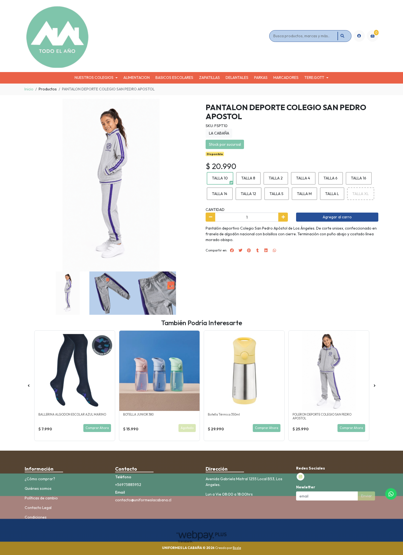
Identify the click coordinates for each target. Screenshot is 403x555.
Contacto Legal (38, 507)
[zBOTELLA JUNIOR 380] (159, 371)
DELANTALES (237, 77)
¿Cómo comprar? (40, 478)
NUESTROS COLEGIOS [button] (94, 77)
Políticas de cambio (41, 498)
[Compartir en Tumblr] (257, 250)
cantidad (215, 209)
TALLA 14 (219, 193)
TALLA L (332, 193)
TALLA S (276, 193)
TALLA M (304, 193)
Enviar (366, 495)
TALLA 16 (358, 178)
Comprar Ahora (97, 428)
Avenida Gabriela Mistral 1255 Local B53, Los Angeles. (244, 481)
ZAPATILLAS (209, 77)
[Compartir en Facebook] (232, 250)
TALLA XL (360, 193)
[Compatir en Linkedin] (266, 250)
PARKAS (261, 77)
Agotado (187, 428)
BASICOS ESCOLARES (174, 77)
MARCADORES (286, 77)
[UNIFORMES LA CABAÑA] (146, 36)
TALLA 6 (330, 178)
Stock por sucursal (225, 144)
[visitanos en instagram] (300, 476)
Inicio (28, 89)
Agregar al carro (337, 216)
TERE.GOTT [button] (314, 77)
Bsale (237, 548)
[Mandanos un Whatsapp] (391, 494)
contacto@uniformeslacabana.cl (143, 499)
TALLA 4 (303, 178)
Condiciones (36, 517)
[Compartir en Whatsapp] (274, 250)
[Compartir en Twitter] (240, 250)
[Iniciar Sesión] (359, 36)
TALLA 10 (220, 178)
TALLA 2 (276, 178)
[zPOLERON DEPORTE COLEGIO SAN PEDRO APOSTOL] (329, 371)
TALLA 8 (248, 178)
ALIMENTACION (136, 77)
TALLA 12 (248, 193)
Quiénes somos (38, 488)
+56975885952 (128, 484)
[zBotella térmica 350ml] (244, 371)
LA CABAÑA (219, 133)
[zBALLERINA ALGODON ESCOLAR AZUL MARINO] (75, 371)
